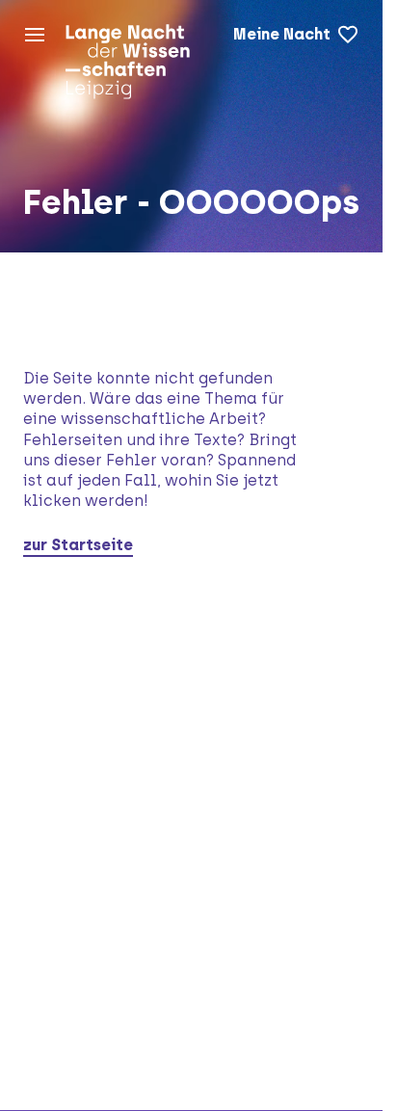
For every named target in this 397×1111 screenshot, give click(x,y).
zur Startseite (78, 545)
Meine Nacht (282, 34)
